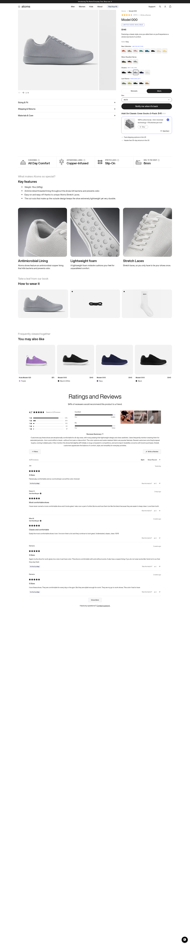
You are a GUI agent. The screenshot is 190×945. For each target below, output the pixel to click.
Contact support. (103, 605)
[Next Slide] (159, 417)
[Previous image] (19, 93)
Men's (159, 91)
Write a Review (146, 15)
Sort (143, 460)
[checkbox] (146, 125)
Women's (134, 91)
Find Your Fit (112, 6)
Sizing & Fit (23, 102)
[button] (48, 418)
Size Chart (166, 131)
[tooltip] (102, 434)
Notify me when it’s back (146, 106)
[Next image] (23, 93)
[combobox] (143, 127)
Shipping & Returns (26, 108)
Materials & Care (25, 115)
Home (123, 11)
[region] (141, 417)
